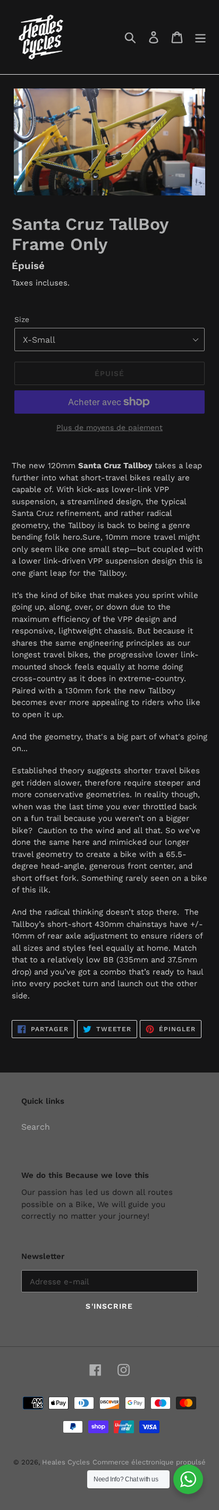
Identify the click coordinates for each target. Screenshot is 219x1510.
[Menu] (200, 37)
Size (21, 319)
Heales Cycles (66, 1462)
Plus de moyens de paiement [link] (109, 427)
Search (35, 1127)
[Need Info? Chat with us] (188, 1479)
